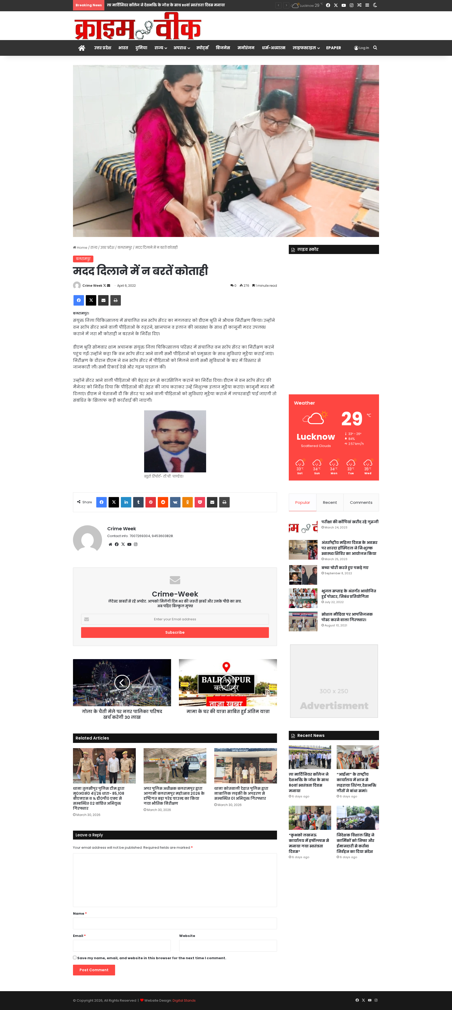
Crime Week (92, 285)
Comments (361, 502)
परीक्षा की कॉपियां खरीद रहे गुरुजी (349, 522)
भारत (123, 48)
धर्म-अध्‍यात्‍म (273, 48)
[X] (123, 544)
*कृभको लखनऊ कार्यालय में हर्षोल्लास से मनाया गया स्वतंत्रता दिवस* (309, 843)
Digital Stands (184, 1000)
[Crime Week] (138, 25)
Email (79, 935)
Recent (330, 502)
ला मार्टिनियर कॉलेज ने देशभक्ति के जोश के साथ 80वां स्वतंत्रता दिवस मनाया (166, 5)
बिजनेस (223, 48)
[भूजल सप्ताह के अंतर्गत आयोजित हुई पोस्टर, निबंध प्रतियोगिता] (303, 598)
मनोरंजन (246, 48)
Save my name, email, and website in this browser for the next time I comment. (151, 958)
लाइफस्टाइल (304, 48)
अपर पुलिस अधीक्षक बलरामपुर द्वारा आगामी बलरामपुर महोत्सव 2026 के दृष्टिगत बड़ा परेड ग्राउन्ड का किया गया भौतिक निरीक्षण (174, 796)
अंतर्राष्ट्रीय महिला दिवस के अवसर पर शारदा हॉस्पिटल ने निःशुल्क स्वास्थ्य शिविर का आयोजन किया (349, 548)
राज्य (159, 48)
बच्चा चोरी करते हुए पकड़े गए (345, 567)
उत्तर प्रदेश (102, 48)
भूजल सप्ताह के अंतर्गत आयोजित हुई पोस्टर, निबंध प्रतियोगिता (348, 593)
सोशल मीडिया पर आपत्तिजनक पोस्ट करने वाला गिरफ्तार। (347, 617)
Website (187, 935)
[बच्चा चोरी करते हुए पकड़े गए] (303, 575)
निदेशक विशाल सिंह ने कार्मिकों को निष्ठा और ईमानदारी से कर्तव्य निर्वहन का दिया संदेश (355, 843)
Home (81, 247)
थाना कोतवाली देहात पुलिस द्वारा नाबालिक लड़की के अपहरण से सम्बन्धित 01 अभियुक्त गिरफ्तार (241, 793)
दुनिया (141, 48)
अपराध (179, 48)
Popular (302, 502)
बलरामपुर (124, 247)
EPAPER (333, 48)
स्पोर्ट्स (202, 48)
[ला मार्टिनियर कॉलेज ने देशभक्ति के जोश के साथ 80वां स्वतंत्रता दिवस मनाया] (310, 757)
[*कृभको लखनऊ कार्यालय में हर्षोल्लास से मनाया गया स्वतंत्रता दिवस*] (310, 818)
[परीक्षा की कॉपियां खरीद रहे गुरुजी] (303, 527)
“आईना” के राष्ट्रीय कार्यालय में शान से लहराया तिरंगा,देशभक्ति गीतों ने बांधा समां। (356, 782)
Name (80, 913)
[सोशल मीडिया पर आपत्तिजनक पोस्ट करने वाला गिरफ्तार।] (303, 621)
